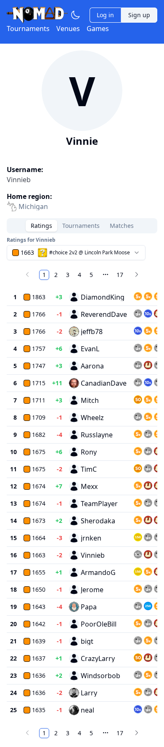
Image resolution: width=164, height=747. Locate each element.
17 (119, 275)
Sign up (139, 15)
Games (98, 28)
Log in (105, 15)
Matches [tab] (122, 226)
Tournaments (28, 28)
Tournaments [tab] (81, 226)
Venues (68, 28)
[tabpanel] (82, 488)
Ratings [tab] (41, 226)
